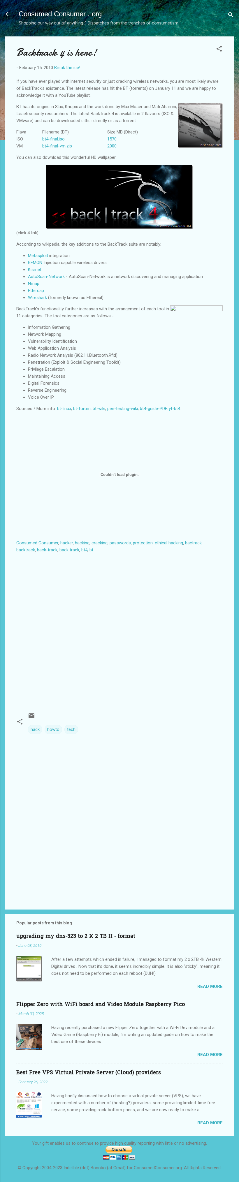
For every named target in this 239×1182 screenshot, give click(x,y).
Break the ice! (67, 67)
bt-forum (82, 408)
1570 (112, 139)
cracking (100, 543)
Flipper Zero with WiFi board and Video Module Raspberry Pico (100, 1005)
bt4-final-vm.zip (57, 146)
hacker (66, 543)
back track (69, 550)
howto (53, 729)
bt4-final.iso (53, 139)
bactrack (193, 543)
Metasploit (38, 255)
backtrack (25, 550)
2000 (112, 146)
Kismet (34, 269)
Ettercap (36, 290)
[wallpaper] (119, 197)
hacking (82, 543)
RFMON (35, 262)
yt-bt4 (174, 408)
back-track (47, 550)
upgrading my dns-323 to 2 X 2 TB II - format (75, 936)
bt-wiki (99, 408)
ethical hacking (169, 543)
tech (71, 729)
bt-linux (64, 408)
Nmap (33, 283)
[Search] (230, 16)
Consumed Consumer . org (60, 14)
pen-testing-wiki (122, 408)
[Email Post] (31, 717)
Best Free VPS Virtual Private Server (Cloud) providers (88, 1073)
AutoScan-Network (46, 276)
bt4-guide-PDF (153, 408)
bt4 (84, 550)
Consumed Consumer (37, 543)
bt (91, 550)
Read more (210, 986)
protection (143, 543)
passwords (120, 543)
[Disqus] (119, 821)
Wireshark (37, 297)
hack (35, 729)
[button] (219, 49)
